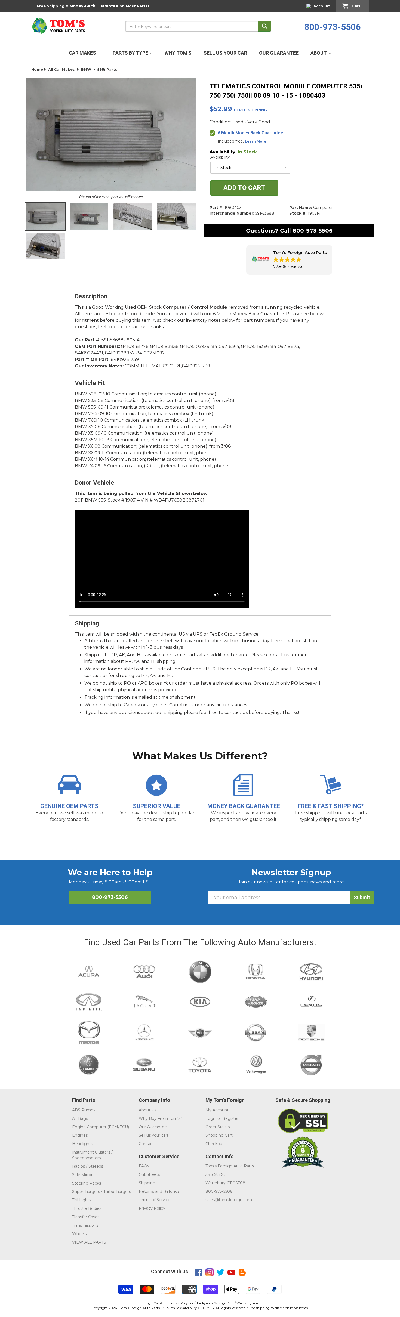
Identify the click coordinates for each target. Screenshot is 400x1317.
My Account (217, 1110)
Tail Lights (81, 1200)
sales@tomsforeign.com (228, 1199)
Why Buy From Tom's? (160, 1118)
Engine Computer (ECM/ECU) (100, 1126)
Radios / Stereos (87, 1166)
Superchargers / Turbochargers (101, 1191)
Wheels (79, 1233)
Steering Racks (86, 1183)
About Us (147, 1110)
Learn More (255, 141)
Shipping (147, 1182)
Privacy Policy (152, 1208)
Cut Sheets (149, 1174)
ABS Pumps (83, 1110)
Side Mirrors (83, 1174)
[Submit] (264, 26)
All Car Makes (61, 69)
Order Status (217, 1126)
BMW (86, 69)
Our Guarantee (153, 1126)
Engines (80, 1135)
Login (210, 1118)
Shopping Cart (219, 1135)
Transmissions (85, 1225)
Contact (146, 1143)
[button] (289, 260)
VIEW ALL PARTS (89, 1242)
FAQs (144, 1166)
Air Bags (80, 1118)
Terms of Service (154, 1199)
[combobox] (198, 26)
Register (230, 1118)
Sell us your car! (153, 1135)
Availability (220, 157)
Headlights (82, 1143)
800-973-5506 (332, 27)
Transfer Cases (85, 1216)
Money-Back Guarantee (93, 6)
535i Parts (107, 69)
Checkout (214, 1143)
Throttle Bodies (86, 1208)
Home (37, 69)
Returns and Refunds (159, 1191)
